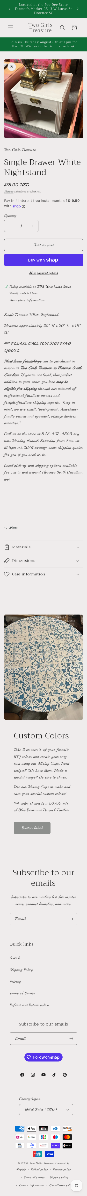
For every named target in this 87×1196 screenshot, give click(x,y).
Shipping (9, 191)
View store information (26, 300)
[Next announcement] (77, 9)
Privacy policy (62, 1169)
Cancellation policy (61, 1185)
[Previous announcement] (9, 9)
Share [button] (13, 527)
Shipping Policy (21, 969)
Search (15, 957)
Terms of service (34, 1177)
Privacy (15, 981)
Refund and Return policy (29, 1005)
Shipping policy (59, 1177)
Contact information (31, 1185)
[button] (10, 28)
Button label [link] (32, 827)
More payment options (43, 273)
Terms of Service (22, 993)
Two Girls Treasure (42, 1163)
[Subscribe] (71, 919)
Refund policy (39, 1169)
